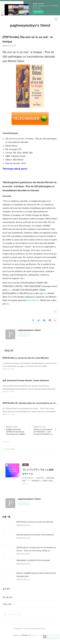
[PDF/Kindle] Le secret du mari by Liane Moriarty (26, 357)
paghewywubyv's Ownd (30, 25)
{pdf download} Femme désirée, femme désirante (26, 380)
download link (33, 300)
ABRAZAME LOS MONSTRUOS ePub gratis (33, 560)
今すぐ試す (38, 12)
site (44, 293)
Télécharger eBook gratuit (15, 168)
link (9, 289)
